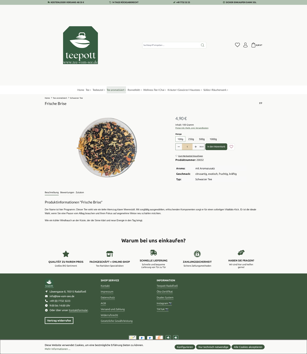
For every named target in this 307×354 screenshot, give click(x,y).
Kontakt (105, 285)
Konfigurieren (185, 347)
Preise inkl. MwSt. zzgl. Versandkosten (192, 128)
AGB (103, 303)
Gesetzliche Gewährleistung (117, 320)
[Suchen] (202, 45)
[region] (107, 148)
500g (202, 139)
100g (180, 139)
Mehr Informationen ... (57, 348)
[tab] (52, 192)
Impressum (107, 291)
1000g (213, 139)
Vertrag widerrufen (59, 320)
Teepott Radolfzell (167, 285)
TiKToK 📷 (163, 309)
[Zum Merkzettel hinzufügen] (231, 147)
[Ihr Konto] (245, 45)
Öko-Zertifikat (165, 291)
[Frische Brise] (107, 148)
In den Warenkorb (216, 146)
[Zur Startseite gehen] (81, 45)
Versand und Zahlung (113, 309)
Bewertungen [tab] (67, 192)
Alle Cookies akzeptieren (248, 347)
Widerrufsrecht (109, 315)
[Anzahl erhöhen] (196, 147)
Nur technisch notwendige (213, 347)
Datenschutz (108, 297)
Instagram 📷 (164, 303)
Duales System (165, 297)
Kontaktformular (78, 310)
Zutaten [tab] (80, 192)
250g (191, 139)
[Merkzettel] (237, 45)
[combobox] (170, 45)
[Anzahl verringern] (179, 147)
